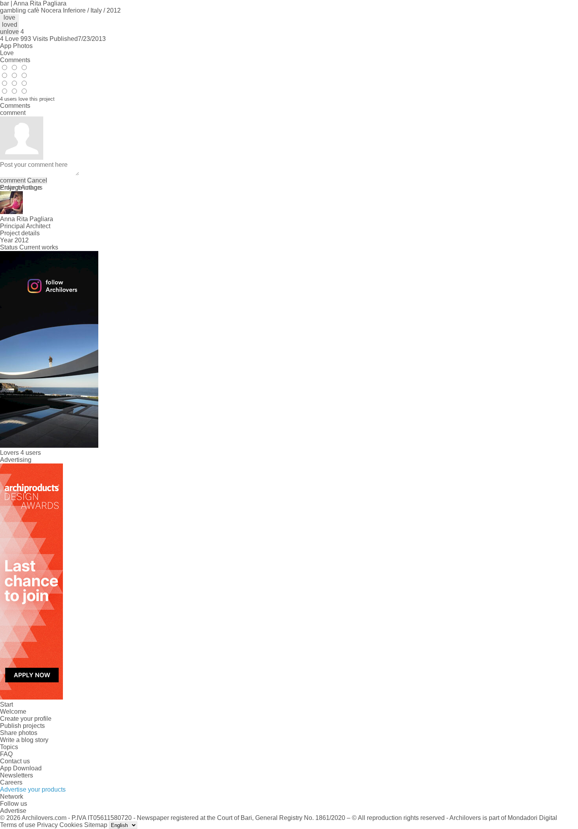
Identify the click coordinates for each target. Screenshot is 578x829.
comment (13, 180)
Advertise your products (33, 789)
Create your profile (26, 718)
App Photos (16, 45)
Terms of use (17, 825)
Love (7, 53)
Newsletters (16, 775)
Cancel (37, 180)
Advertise (13, 810)
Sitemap (95, 825)
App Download (21, 768)
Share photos (18, 732)
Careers (11, 782)
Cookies (71, 825)
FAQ (6, 754)
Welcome (13, 711)
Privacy (47, 825)
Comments (15, 60)
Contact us (15, 761)
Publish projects (22, 725)
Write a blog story (24, 740)
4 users (30, 452)
